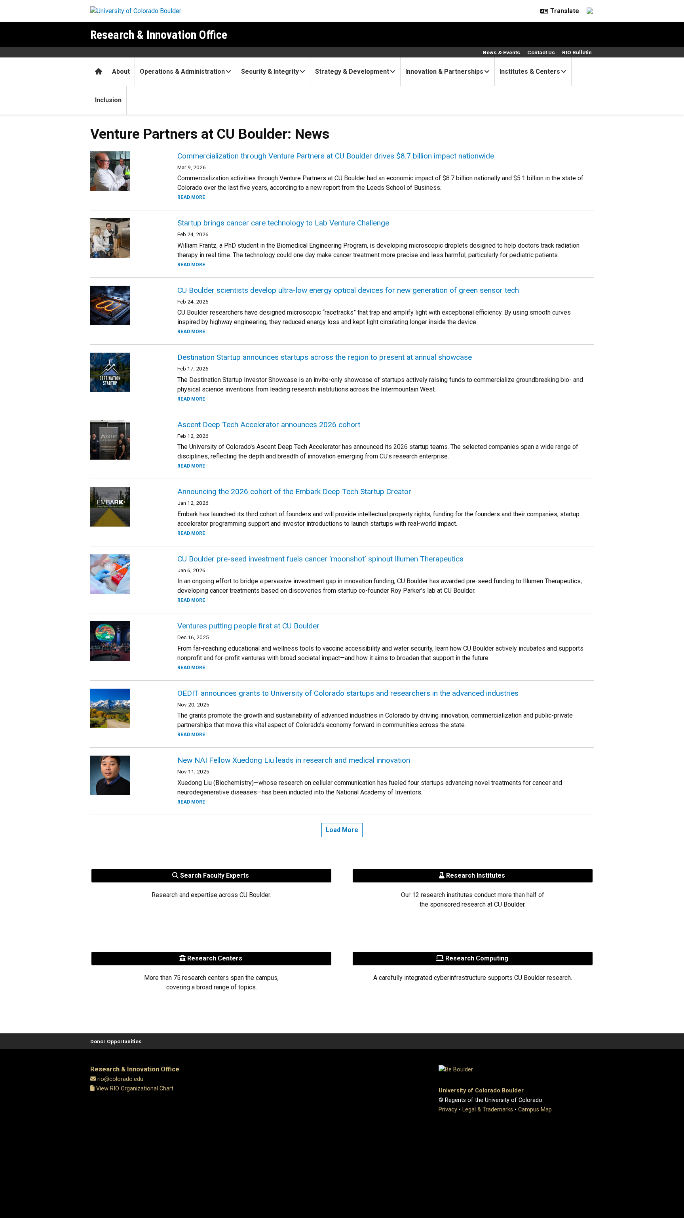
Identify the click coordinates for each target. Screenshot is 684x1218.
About (121, 71)
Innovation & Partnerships (444, 71)
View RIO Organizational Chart (134, 1088)
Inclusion (108, 100)
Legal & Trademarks (487, 1109)
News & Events (501, 52)
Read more (191, 197)
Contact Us (541, 52)
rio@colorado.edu (120, 1079)
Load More (342, 830)
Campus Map (535, 1109)
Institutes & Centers (530, 71)
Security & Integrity (270, 71)
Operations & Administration (182, 71)
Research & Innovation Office (158, 35)
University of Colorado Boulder (481, 1090)
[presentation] (124, 171)
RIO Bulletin (577, 52)
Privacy (448, 1109)
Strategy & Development (352, 71)
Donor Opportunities (116, 1041)
